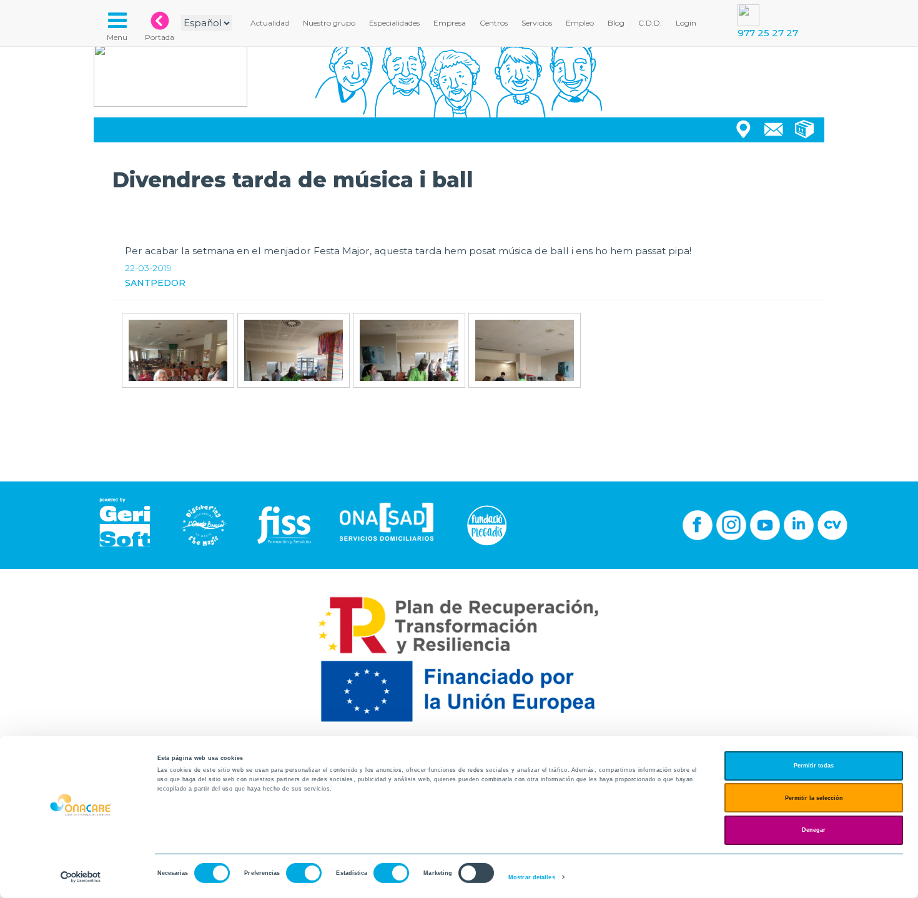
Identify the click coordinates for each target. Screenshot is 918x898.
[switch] (304, 873)
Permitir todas (814, 765)
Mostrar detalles (531, 877)
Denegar (814, 830)
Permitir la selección (814, 798)
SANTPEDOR (155, 283)
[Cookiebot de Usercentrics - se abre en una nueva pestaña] (81, 877)
